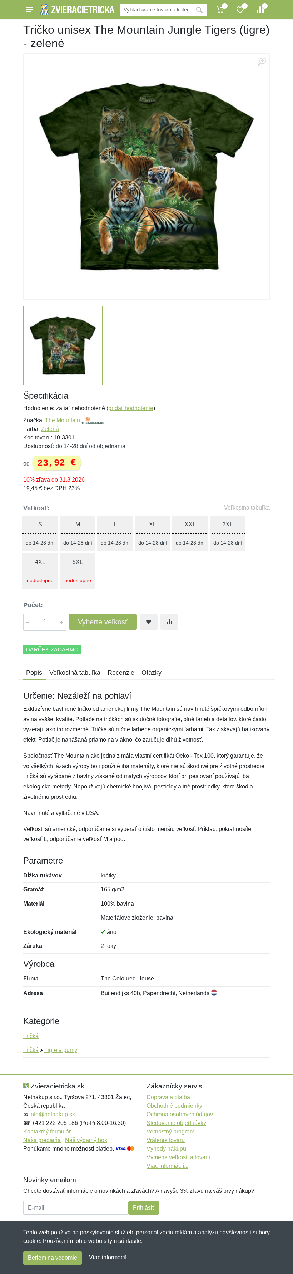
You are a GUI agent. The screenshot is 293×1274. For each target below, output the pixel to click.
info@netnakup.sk (52, 1114)
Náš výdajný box (86, 1140)
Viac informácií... (167, 1166)
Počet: (33, 605)
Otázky (151, 672)
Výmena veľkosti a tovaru (178, 1157)
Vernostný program (170, 1131)
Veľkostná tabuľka (247, 508)
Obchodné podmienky (174, 1106)
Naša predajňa (42, 1140)
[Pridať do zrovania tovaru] (169, 622)
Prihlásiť (143, 1208)
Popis (34, 672)
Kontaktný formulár (47, 1131)
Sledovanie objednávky (176, 1123)
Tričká (31, 1036)
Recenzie (121, 672)
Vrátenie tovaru (165, 1140)
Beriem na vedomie (52, 1258)
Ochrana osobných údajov (179, 1114)
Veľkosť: (36, 508)
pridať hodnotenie (130, 408)
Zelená (50, 429)
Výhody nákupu (166, 1149)
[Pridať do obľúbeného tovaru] (149, 622)
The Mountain (62, 420)
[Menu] (29, 9)
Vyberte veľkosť (103, 622)
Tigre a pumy (60, 1050)
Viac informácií (107, 1257)
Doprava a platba (168, 1097)
